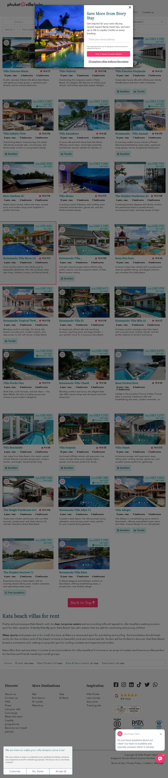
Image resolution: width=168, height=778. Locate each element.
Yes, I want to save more (108, 54)
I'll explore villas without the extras (108, 61)
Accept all (61, 771)
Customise (15, 771)
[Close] (130, 8)
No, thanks (37, 771)
